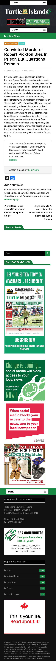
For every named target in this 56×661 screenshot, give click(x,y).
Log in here (33, 170)
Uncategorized (13, 594)
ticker (22, 43)
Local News (11, 582)
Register (13, 160)
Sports (10, 588)
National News (11, 43)
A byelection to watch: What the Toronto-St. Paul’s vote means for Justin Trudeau (40, 212)
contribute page (11, 199)
